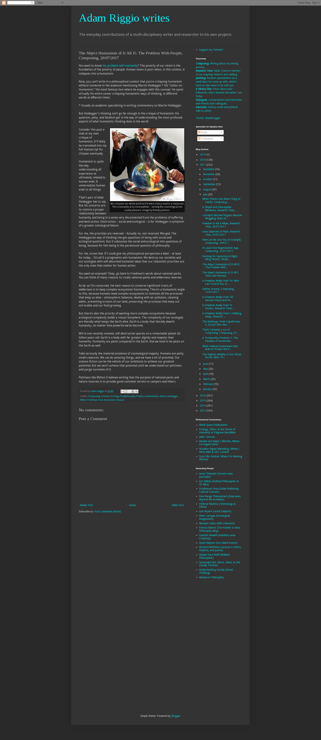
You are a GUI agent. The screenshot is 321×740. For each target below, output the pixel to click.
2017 (203, 164)
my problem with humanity (120, 65)
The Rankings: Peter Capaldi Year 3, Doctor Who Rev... (221, 323)
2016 (203, 395)
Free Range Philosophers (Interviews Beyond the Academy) (220, 498)
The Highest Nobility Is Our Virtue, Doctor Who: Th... (222, 356)
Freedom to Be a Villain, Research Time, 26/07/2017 (221, 225)
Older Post (178, 505)
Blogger (175, 715)
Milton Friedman (88, 399)
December (209, 169)
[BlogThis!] (126, 391)
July (205, 194)
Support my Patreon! (211, 49)
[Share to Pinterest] (136, 391)
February (208, 384)
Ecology (115, 396)
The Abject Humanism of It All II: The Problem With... (221, 266)
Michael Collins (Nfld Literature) (217, 523)
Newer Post (86, 505)
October (208, 179)
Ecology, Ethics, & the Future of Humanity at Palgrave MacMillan (217, 431)
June (206, 363)
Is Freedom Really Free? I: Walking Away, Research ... (221, 315)
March (207, 379)
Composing (94, 396)
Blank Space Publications (213, 424)
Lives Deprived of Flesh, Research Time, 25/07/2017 (221, 233)
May (206, 368)
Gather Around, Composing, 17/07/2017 (218, 290)
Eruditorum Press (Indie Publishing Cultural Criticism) (219, 490)
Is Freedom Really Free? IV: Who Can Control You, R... (220, 282)
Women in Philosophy (211, 577)
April (206, 373)
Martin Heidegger (169, 396)
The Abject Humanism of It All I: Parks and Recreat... (220, 274)
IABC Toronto (207, 436)
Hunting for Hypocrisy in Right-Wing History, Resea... (220, 258)
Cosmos (105, 396)
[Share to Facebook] (133, 391)
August (207, 189)
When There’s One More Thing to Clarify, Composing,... (221, 200)
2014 (203, 405)
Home (132, 505)
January (207, 389)
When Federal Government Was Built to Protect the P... (220, 348)
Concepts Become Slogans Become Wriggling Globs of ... (222, 217)
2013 (203, 410)
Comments (206, 138)
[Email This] (122, 391)
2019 (203, 154)
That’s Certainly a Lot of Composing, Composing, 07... (220, 331)
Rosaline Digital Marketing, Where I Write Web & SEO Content (219, 450)
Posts (203, 132)
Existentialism (152, 396)
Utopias (120, 399)
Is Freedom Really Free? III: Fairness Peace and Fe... (218, 299)
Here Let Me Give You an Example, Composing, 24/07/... (221, 241)
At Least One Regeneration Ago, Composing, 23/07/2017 (220, 249)
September (209, 184)
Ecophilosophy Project (132, 396)
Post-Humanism (106, 399)
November (209, 174)
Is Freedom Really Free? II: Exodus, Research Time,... (218, 307)
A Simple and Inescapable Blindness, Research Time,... (219, 209)
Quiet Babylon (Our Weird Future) (218, 542)
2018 (203, 159)
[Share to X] (129, 391)
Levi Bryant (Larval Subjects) (215, 511)
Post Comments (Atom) (107, 511)
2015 (203, 400)
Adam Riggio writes (124, 18)
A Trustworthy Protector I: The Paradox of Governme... (220, 339)
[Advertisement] (211, 640)
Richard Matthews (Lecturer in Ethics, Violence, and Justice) (220, 549)
